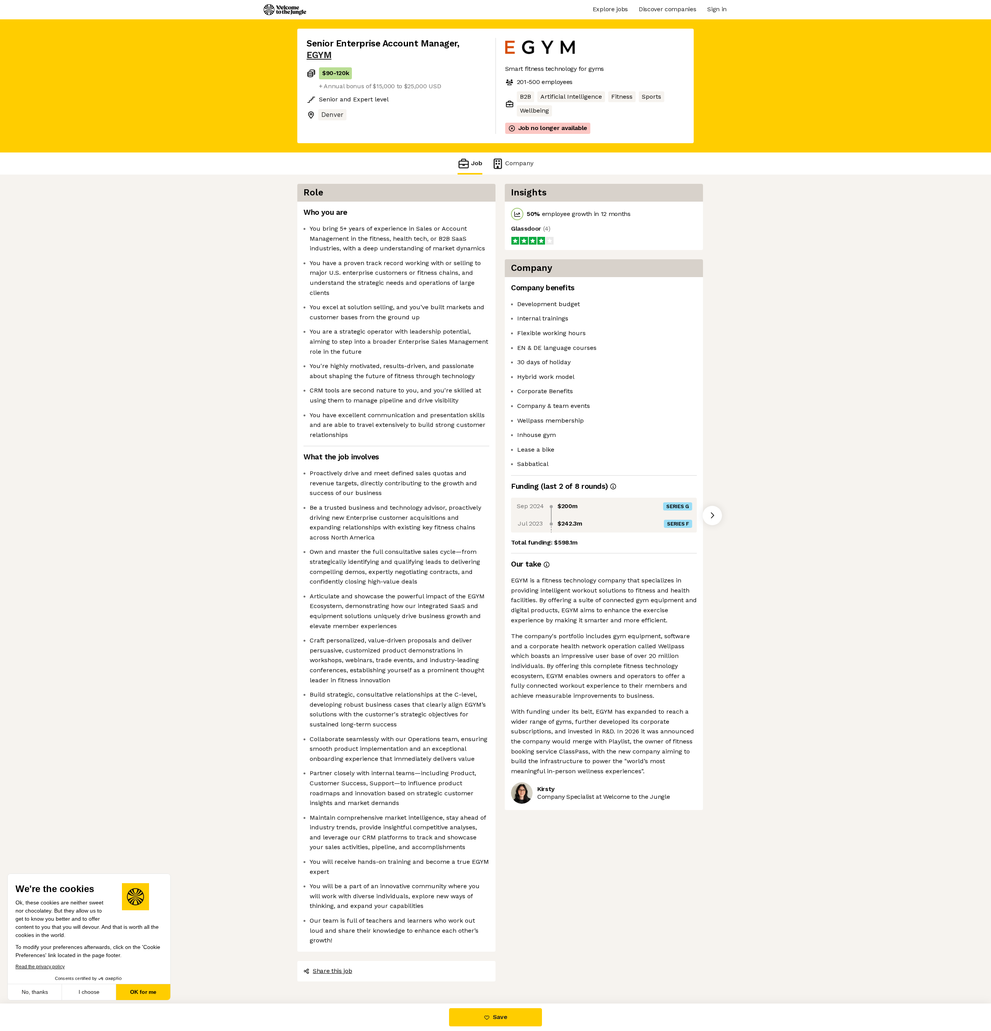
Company (519, 163)
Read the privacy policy (40, 966)
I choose (89, 992)
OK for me (143, 992)
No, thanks (35, 992)
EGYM (319, 55)
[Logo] (285, 9)
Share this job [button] (332, 970)
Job (476, 163)
